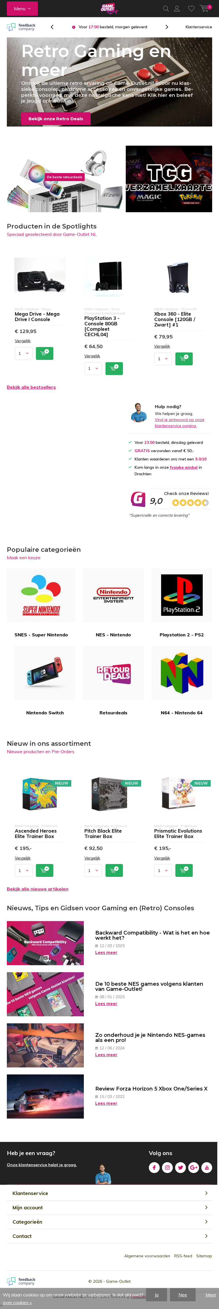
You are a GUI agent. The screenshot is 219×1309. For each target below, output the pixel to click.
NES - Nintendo (113, 635)
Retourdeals (113, 712)
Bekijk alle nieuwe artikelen (37, 889)
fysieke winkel (184, 467)
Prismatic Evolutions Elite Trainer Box (178, 833)
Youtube (206, 1167)
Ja (157, 1295)
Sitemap (204, 1255)
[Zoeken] (166, 8)
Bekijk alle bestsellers (31, 387)
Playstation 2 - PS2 (182, 635)
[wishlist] (191, 8)
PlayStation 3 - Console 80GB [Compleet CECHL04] (101, 326)
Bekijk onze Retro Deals (56, 118)
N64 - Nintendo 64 (182, 712)
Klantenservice (199, 27)
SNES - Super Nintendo (41, 635)
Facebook (154, 1167)
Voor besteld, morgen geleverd (113, 26)
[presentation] (55, 27)
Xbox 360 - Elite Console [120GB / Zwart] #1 (174, 319)
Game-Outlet (118, 1281)
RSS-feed (183, 1255)
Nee (183, 1295)
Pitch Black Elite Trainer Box (103, 833)
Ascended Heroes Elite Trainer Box (36, 833)
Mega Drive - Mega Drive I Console (37, 316)
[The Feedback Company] (21, 27)
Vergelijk (23, 340)
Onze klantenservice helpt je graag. (42, 1164)
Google (193, 1167)
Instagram (167, 1167)
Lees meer (106, 952)
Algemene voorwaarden (147, 1255)
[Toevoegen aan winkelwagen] (44, 353)
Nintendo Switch (45, 712)
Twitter (180, 1167)
